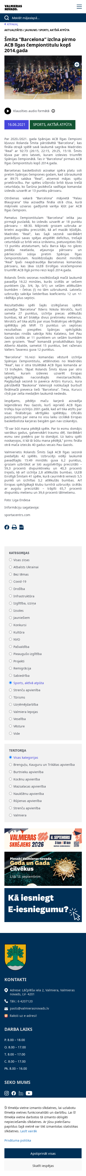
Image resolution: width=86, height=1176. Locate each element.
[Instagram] (8, 1093)
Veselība (19, 719)
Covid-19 (19, 582)
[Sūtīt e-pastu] (7, 1008)
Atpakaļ (12, 24)
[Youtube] (30, 1093)
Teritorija (17, 750)
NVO (16, 639)
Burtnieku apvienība (28, 772)
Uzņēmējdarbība (25, 705)
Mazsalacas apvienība (29, 786)
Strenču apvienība (26, 690)
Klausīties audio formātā (31, 111)
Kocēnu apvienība (26, 779)
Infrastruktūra (23, 596)
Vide (16, 733)
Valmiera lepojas (25, 712)
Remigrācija (22, 668)
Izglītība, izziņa (24, 603)
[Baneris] (43, 837)
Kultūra (18, 632)
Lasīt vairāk (28, 1131)
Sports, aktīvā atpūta (28, 683)
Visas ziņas (21, 560)
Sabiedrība (21, 675)
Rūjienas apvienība (27, 801)
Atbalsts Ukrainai (26, 567)
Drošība (19, 589)
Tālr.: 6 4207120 (21, 1001)
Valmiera (19, 815)
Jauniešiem (21, 618)
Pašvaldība (21, 647)
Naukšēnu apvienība (28, 794)
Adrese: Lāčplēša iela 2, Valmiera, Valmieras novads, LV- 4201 (42, 992)
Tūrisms (19, 697)
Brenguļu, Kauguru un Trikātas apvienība (44, 765)
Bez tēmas (21, 574)
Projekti (18, 661)
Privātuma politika (17, 1140)
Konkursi (19, 625)
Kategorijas (19, 553)
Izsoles (18, 610)
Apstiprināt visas (43, 1153)
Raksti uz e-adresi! (23, 1016)
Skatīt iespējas (43, 1165)
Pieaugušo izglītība (27, 654)
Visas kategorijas (25, 757)
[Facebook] (7, 528)
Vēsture (19, 726)
